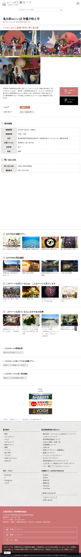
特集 (6, 434)
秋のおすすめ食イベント (12, 352)
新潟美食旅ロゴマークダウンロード (55, 461)
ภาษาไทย (46, 488)
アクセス (7, 455)
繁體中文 (46, 483)
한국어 (45, 478)
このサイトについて (50, 437)
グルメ (6, 439)
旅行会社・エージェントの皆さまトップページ (59, 434)
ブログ (6, 483)
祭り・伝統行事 (25, 112)
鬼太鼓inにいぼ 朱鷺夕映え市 (32, 419)
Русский (46, 486)
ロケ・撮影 (14, 540)
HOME (5, 419)
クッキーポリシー (56, 549)
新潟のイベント (15, 419)
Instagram (8, 480)
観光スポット (9, 445)
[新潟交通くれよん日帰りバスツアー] (40, 404)
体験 (6, 447)
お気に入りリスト (10, 458)
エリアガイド (9, 437)
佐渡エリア (25, 107)
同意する (7, 553)
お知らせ (7, 461)
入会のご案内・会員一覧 (51, 442)
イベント (7, 450)
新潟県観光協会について (51, 439)
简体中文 (46, 480)
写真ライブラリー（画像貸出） (54, 450)
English (45, 475)
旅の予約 (7, 453)
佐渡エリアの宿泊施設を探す (14, 378)
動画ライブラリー (49, 453)
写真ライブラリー (16, 529)
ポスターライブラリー (51, 458)
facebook (7, 475)
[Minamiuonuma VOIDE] (40, 412)
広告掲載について (49, 445)
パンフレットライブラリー (52, 455)
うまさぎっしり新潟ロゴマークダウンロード (59, 463)
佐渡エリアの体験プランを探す (15, 365)
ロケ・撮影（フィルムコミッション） (56, 466)
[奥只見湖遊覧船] (40, 397)
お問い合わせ (47, 500)
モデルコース (9, 442)
